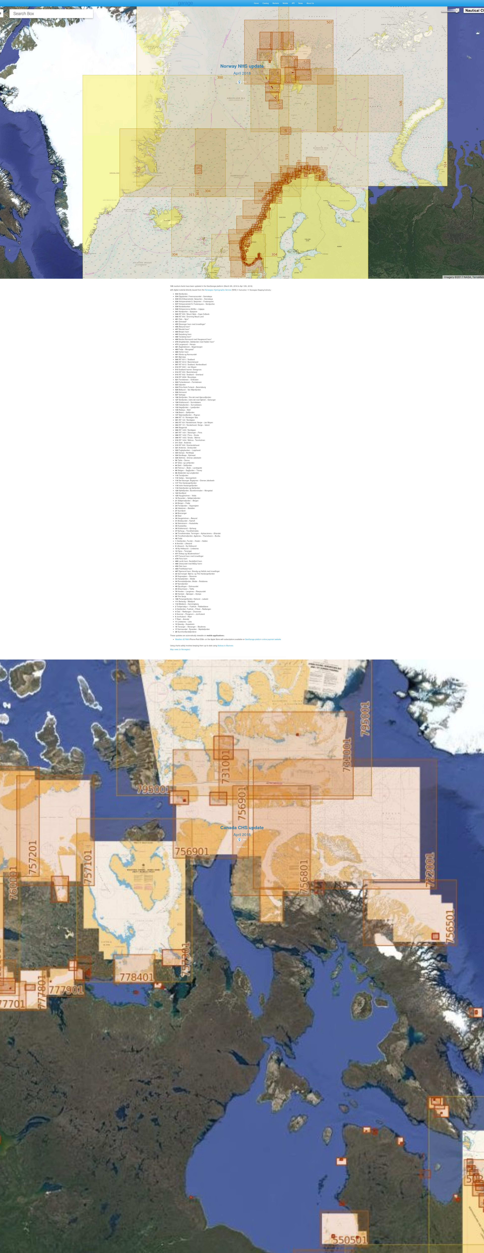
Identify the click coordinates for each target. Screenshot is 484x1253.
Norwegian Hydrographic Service (218, 290)
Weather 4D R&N (182, 639)
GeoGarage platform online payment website (263, 639)
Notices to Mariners (225, 645)
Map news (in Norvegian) (180, 649)
